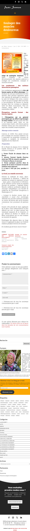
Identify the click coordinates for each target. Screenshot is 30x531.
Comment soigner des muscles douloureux (8, 245)
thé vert (23, 413)
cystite (9, 404)
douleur (19, 404)
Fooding (2, 432)
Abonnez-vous (7, 392)
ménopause (24, 410)
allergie (2, 400)
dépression (3, 406)
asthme (27, 400)
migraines (3, 410)
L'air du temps (3, 434)
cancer (10, 402)
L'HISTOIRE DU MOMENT (6, 436)
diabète (14, 404)
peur (17, 411)
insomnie (25, 406)
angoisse (7, 400)
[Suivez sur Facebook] (15, 1)
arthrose (22, 400)
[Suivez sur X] (22, 1)
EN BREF (5, 33)
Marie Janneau (8, 46)
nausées (2, 411)
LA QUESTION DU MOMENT (7, 442)
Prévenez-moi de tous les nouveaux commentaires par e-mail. (15, 302)
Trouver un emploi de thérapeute (8, 475)
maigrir (10, 408)
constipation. (3, 404)
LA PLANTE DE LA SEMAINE (7, 440)
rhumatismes (26, 411)
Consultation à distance (15, 502)
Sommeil (14, 413)
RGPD (19, 528)
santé (1, 457)
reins (20, 411)
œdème (17, 415)
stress (18, 413)
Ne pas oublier (3, 451)
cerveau (15, 402)
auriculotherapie (4, 402)
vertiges (2, 415)
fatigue (13, 406)
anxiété (12, 400)
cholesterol (20, 402)
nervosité (7, 411)
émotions (8, 415)
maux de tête (16, 408)
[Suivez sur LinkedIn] (25, 1)
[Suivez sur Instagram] (18, 1)
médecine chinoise (11, 410)
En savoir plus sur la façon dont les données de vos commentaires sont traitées (15, 325)
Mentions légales (14, 528)
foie (17, 406)
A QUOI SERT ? (3, 422)
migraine (22, 408)
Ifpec (1, 471)
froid (20, 406)
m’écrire (17, 375)
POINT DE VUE (3, 455)
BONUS (2, 426)
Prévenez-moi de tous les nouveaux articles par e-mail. (15, 308)
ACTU (1, 424)
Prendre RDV (15, 507)
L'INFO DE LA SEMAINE (6, 438)
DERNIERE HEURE (4, 428)
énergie (13, 415)
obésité (12, 411)
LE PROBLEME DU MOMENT (7, 449)
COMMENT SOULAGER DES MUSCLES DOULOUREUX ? (8, 236)
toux (27, 413)
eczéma (8, 406)
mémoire (18, 410)
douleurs (24, 404)
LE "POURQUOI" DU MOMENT (7, 445)
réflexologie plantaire (5, 413)
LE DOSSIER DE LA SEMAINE (7, 447)
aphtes (17, 400)
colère (26, 402)
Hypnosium (3, 473)
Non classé (2, 453)
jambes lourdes (4, 408)
